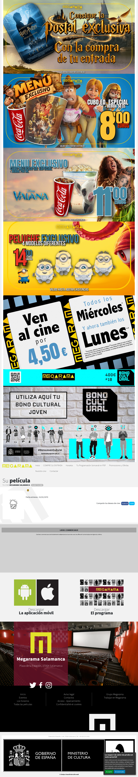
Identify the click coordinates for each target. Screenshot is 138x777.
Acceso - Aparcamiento (69, 700)
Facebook (125, 503)
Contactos (69, 697)
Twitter (132, 503)
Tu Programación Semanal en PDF (91, 465)
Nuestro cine (40, 471)
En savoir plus (119, 772)
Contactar (54, 471)
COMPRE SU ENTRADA (52, 465)
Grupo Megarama (115, 694)
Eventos (23, 697)
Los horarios (23, 700)
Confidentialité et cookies (69, 704)
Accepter (109, 772)
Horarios (69, 465)
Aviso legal (69, 694)
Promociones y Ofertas (119, 465)
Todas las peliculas (23, 704)
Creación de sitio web (72, 774)
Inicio (37, 465)
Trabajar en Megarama (115, 697)
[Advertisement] (69, 554)
